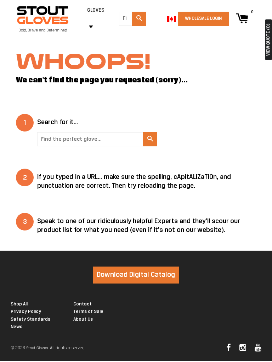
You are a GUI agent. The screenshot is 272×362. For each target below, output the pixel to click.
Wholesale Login (203, 18)
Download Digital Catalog (136, 275)
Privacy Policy (26, 311)
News (16, 326)
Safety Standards (30, 319)
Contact (82, 304)
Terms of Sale (88, 311)
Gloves (95, 10)
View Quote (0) (268, 40)
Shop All (19, 304)
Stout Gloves (37, 348)
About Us (83, 319)
